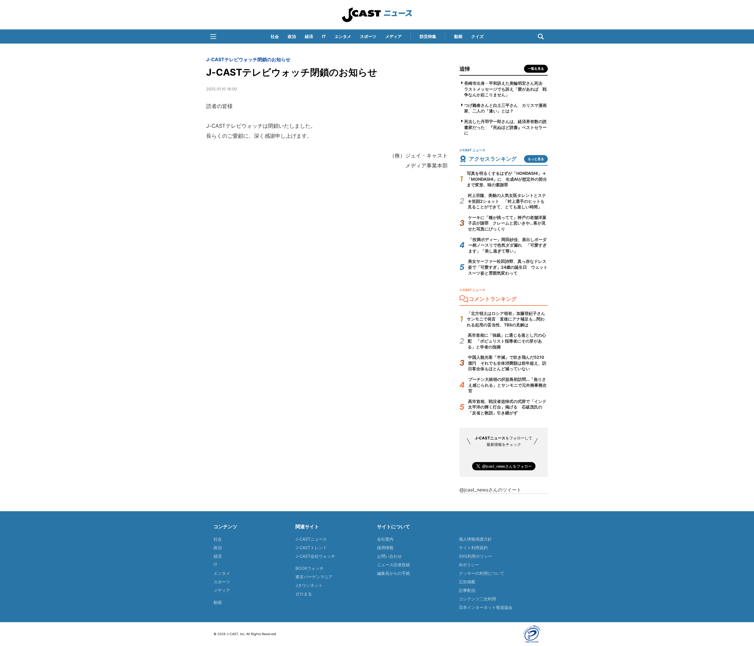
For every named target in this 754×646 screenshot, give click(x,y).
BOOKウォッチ (309, 568)
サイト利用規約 (473, 547)
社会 (275, 36)
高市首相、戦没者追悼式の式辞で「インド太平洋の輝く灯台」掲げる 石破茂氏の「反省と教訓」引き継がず (507, 407)
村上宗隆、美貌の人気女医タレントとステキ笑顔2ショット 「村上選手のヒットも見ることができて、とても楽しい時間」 (507, 201)
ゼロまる (303, 593)
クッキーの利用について (481, 573)
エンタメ (343, 36)
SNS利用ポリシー (475, 556)
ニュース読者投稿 (393, 564)
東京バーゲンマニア (314, 576)
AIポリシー (469, 564)
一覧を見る (536, 69)
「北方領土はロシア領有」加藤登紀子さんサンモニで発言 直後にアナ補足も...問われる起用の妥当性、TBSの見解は (506, 319)
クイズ (477, 36)
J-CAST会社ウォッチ (315, 556)
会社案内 (385, 539)
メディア (393, 36)
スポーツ (368, 36)
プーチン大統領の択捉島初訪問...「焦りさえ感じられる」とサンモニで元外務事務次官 (507, 385)
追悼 (464, 69)
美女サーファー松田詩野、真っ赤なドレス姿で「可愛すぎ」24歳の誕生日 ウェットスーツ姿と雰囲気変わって (508, 267)
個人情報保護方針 (475, 539)
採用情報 (385, 547)
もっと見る (536, 159)
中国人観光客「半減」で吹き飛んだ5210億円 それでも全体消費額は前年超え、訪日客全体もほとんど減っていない (507, 363)
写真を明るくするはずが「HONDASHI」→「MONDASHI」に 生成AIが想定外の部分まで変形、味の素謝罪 (507, 179)
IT (324, 36)
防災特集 (428, 36)
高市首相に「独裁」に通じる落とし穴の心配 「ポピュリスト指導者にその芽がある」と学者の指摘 (507, 341)
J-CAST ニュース (377, 14)
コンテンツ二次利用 (477, 598)
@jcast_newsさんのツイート (490, 490)
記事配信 (467, 590)
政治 (292, 36)
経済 (309, 36)
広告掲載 (467, 581)
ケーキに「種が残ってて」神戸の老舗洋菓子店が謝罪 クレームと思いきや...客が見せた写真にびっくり (507, 223)
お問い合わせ (389, 556)
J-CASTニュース (311, 539)
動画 (458, 36)
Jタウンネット (309, 585)
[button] (213, 36)
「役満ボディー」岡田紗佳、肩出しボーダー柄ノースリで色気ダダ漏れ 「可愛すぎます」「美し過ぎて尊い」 (507, 245)
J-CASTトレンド (311, 547)
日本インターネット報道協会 (485, 607)
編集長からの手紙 (393, 573)
